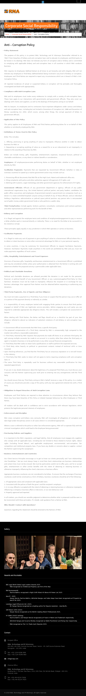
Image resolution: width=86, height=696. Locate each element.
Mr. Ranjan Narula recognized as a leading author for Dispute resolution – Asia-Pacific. (38, 599)
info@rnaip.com (13, 659)
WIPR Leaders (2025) (13, 624)
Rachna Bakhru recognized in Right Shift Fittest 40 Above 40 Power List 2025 (36, 585)
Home (7, 34)
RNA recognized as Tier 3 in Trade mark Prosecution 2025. (29, 620)
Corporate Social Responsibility (21, 34)
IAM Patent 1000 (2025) (14, 602)
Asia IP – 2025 (10, 589)
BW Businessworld (12, 583)
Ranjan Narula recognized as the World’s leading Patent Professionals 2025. (35, 604)
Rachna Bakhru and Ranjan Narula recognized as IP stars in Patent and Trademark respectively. (42, 610)
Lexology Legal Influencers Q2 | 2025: (19, 597)
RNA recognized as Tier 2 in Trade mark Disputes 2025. (28, 617)
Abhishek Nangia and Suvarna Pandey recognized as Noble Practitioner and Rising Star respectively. (43, 613)
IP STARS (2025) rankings (14, 608)
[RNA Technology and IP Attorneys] (15, 11)
